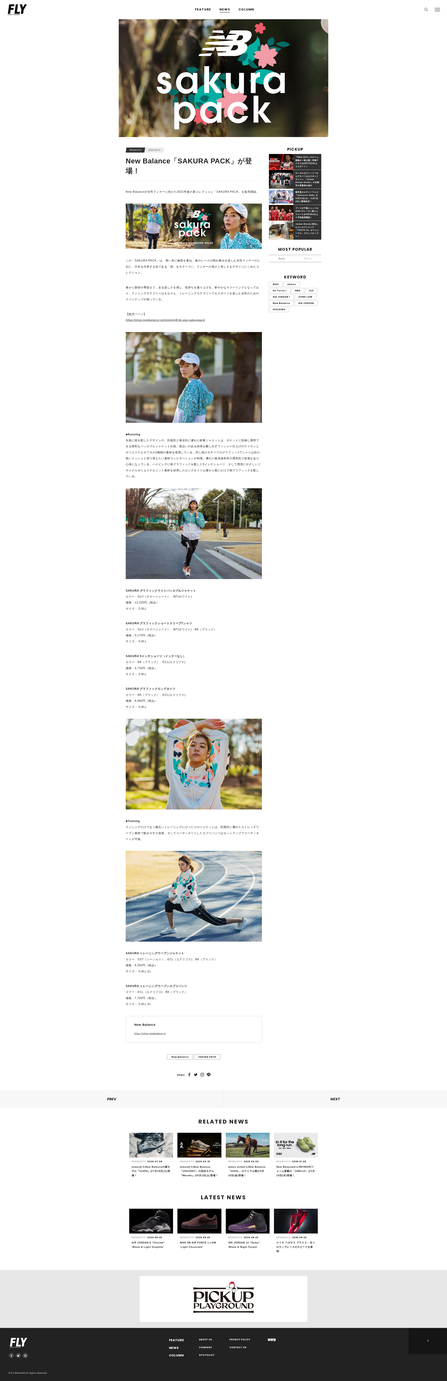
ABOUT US (205, 1339)
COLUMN (246, 9)
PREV (112, 1099)
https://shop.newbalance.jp (150, 1033)
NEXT (335, 1099)
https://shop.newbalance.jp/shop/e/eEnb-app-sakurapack (165, 320)
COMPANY (205, 1347)
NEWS (224, 9)
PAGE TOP (428, 1341)
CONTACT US (238, 1347)
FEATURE (203, 9)
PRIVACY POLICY (239, 1339)
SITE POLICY (207, 1355)
